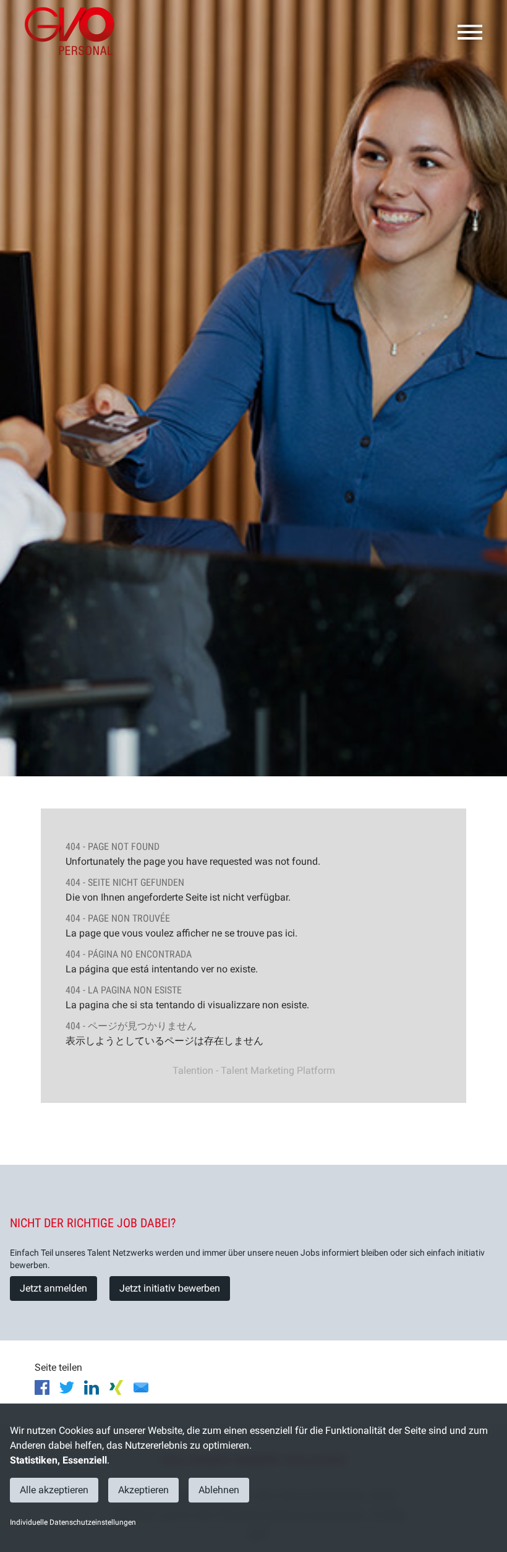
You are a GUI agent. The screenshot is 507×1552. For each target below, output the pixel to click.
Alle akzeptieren (54, 1490)
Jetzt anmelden (53, 1288)
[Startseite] (74, 31)
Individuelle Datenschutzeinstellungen (73, 1522)
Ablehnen (218, 1490)
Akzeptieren (143, 1490)
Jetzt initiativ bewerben (169, 1288)
